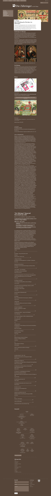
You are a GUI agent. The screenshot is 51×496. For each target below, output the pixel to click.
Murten (16, 465)
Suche (31, 485)
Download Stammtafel (18, 455)
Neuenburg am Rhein (18, 466)
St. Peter (14, 0)
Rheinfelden (16, 467)
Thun (16, 470)
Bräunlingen (16, 461)
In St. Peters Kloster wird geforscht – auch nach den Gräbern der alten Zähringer (24, 120)
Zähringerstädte (6, 15)
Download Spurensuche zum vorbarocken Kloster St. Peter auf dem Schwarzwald (25, 98)
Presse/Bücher (5, 13)
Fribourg (16, 464)
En (46, 0)
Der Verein (10, 0)
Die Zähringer (5, 0)
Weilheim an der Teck (18, 472)
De (45, 0)
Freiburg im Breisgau (18, 463)
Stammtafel (5, 14)
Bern (15, 460)
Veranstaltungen (23, 0)
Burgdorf (16, 462)
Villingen (16, 471)
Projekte (18, 0)
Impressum (31, 486)
